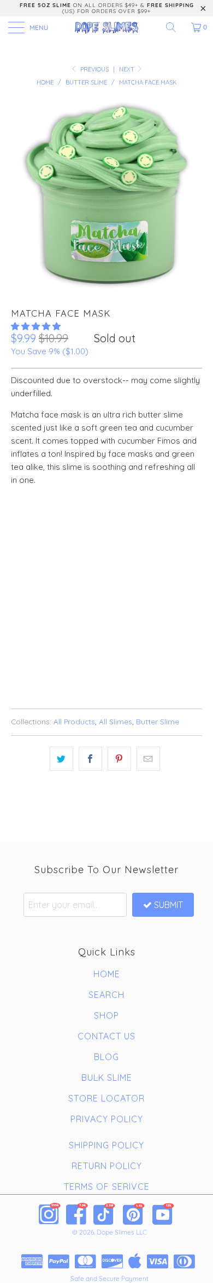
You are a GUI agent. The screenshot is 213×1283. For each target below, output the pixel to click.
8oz (54, 522)
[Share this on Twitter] (61, 759)
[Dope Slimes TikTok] (104, 1214)
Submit (168, 904)
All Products (74, 721)
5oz (24, 522)
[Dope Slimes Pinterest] (134, 1214)
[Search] (175, 27)
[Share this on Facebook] (90, 759)
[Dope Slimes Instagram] (50, 1214)
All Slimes (115, 721)
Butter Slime (157, 721)
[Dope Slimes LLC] (107, 27)
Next (127, 69)
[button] (36, 326)
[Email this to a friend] (148, 759)
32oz (85, 522)
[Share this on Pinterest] (119, 759)
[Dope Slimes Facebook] (77, 1214)
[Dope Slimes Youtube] (163, 1214)
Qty (18, 553)
